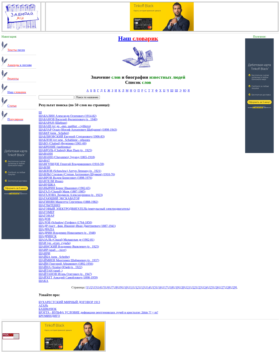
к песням (19, 65)
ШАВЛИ (44, 167)
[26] (217, 287)
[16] (160, 287)
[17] (165, 287)
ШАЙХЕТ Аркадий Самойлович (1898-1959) (68, 277)
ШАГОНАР (46, 215)
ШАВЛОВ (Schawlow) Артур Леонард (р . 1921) (70, 170)
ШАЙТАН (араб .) (50, 270)
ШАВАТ (44, 160)
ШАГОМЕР (46, 212)
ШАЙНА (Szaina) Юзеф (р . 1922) (60, 267)
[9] (121, 287)
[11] (131, 287)
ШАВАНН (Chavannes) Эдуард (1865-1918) (67, 157)
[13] (142, 287)
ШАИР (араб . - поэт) (52, 250)
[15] (154, 287)
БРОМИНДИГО (49, 315)
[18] (171, 287)
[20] (182, 287)
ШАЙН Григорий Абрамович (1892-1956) (66, 263)
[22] (194, 287)
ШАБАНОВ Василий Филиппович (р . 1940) (68, 119)
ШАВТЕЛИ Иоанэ (51, 181)
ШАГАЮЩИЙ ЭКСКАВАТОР (59, 198)
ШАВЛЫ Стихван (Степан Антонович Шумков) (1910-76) (77, 174)
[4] (100, 287)
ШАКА (43, 281)
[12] (137, 287)
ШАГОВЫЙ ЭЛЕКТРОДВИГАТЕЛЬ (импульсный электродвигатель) (84, 208)
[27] (222, 287)
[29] (234, 287)
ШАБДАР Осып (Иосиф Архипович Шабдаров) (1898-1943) (78, 129)
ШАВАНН (46, 153)
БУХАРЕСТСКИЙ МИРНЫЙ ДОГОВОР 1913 (69, 302)
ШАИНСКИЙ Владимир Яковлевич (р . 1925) (69, 246)
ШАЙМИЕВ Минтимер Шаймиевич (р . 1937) (69, 260)
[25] (211, 287)
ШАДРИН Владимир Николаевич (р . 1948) (67, 232)
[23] (200, 287)
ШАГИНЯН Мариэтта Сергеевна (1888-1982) (68, 201)
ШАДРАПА (46, 229)
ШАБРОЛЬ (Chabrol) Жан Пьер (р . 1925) (65, 150)
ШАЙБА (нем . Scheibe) (54, 256)
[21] (188, 287)
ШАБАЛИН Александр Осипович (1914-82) (67, 115)
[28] (228, 287)
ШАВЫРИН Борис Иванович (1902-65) (64, 188)
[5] (104, 287)
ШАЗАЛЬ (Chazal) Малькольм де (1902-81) (66, 239)
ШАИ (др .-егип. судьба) (54, 243)
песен (16, 50)
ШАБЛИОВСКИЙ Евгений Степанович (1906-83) (72, 136)
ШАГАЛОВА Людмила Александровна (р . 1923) (71, 195)
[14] (148, 287)
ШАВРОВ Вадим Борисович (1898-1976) (65, 177)
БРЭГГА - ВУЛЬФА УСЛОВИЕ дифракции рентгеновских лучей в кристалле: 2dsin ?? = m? (98, 312)
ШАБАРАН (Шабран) (53, 122)
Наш (16, 92)
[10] (125, 287)
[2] (91, 287)
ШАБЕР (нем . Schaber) (54, 133)
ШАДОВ (44, 219)
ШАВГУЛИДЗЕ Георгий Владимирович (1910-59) (71, 164)
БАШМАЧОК (48, 309)
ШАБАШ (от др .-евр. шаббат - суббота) (65, 126)
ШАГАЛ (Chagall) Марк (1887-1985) (62, 191)
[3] (96, 287)
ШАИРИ (44, 253)
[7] (112, 287)
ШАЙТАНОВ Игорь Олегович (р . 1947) (65, 274)
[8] (116, 287)
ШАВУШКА (47, 184)
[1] (87, 287)
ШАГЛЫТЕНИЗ (49, 205)
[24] (205, 287)
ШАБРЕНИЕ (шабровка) (55, 146)
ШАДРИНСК (48, 236)
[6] (108, 287)
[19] (177, 287)
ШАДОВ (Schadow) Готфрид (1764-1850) (65, 222)
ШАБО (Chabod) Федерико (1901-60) (62, 143)
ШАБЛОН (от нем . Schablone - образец (64, 140)
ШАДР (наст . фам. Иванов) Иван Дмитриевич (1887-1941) (77, 226)
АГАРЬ (43, 305)
